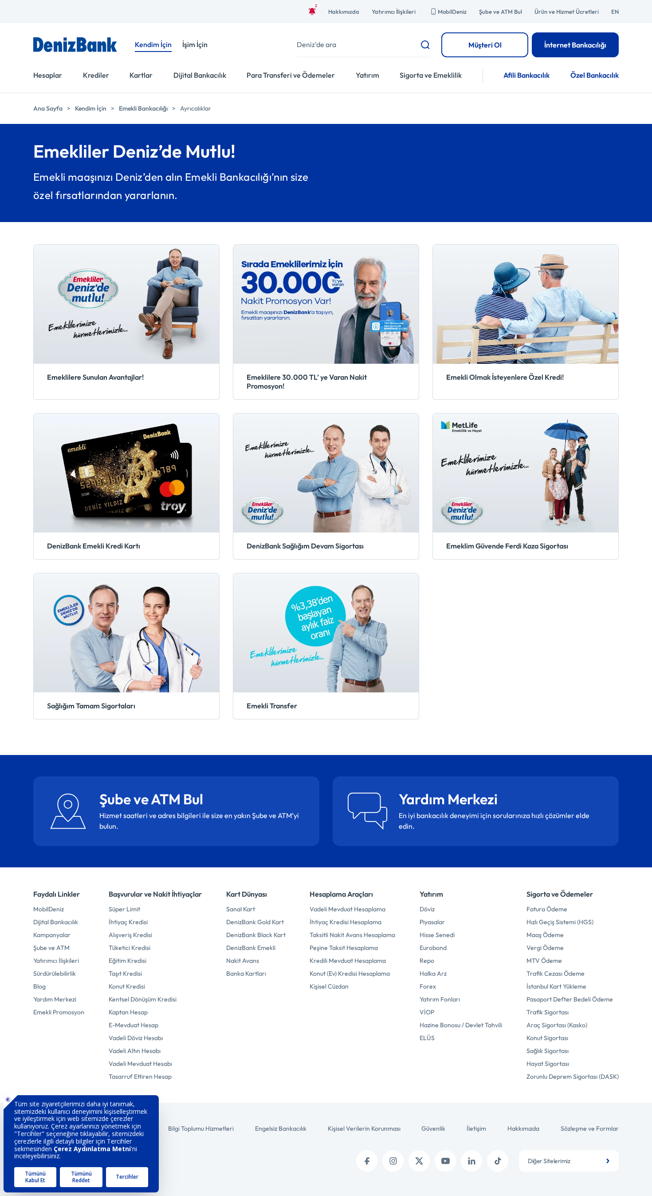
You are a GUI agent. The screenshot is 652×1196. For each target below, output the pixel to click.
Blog (39, 986)
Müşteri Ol (485, 44)
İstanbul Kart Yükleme (556, 986)
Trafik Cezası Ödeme (555, 973)
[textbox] (569, 1161)
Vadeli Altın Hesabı (135, 1051)
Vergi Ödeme (545, 948)
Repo (427, 961)
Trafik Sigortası (547, 1012)
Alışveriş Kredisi (130, 935)
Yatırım (367, 75)
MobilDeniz (452, 11)
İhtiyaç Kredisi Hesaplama (345, 922)
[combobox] (569, 1161)
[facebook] (366, 1161)
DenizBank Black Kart (256, 935)
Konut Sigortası (547, 1038)
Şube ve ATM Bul (500, 11)
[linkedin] (471, 1161)
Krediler (96, 75)
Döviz (427, 909)
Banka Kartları (246, 973)
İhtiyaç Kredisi (128, 922)
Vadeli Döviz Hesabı (136, 1038)
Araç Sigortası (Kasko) (556, 1025)
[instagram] (393, 1161)
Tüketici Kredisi (129, 948)
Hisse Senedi (437, 935)
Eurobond (433, 948)
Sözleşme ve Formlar (590, 1128)
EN (615, 11)
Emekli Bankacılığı (143, 108)
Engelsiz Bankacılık (280, 1128)
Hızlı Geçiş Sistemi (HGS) (559, 922)
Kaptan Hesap (128, 1012)
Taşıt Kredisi (125, 973)
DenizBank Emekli (250, 948)
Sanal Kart (240, 909)
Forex (428, 986)
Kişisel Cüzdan (329, 986)
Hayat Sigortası (547, 1064)
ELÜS (427, 1038)
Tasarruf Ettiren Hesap (140, 1077)
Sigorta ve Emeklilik (431, 75)
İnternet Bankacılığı (575, 44)
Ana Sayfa (48, 108)
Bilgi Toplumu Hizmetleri (201, 1128)
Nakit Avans (242, 961)
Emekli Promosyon (58, 1012)
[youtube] (445, 1161)
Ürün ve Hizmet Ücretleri (566, 11)
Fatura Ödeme (546, 909)
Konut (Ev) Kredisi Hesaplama (350, 973)
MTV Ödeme (544, 961)
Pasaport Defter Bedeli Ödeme (569, 999)
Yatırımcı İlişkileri (394, 11)
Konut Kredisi (127, 986)
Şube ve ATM (51, 948)
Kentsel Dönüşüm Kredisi (143, 999)
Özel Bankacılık (594, 75)
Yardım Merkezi (54, 999)
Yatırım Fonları (440, 999)
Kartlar (141, 75)
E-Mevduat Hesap (133, 1025)
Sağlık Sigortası (547, 1051)
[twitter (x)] (419, 1161)
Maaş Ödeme (545, 935)
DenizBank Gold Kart (255, 922)
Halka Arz (433, 973)
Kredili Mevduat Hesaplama (348, 961)
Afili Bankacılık (526, 75)
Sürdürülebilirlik (54, 973)
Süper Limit (124, 909)
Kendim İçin (90, 108)
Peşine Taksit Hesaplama (344, 948)
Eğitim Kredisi (127, 961)
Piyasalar (432, 922)
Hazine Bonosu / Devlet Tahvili (461, 1025)
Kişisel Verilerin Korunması (364, 1128)
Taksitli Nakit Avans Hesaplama (352, 935)
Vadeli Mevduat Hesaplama (347, 909)
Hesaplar (47, 75)
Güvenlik (433, 1128)
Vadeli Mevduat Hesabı (140, 1064)
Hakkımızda (343, 11)
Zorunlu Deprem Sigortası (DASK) (572, 1077)
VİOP (427, 1012)
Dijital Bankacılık (199, 75)
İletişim (476, 1128)
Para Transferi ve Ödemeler (291, 75)
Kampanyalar (52, 935)
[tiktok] (497, 1161)
